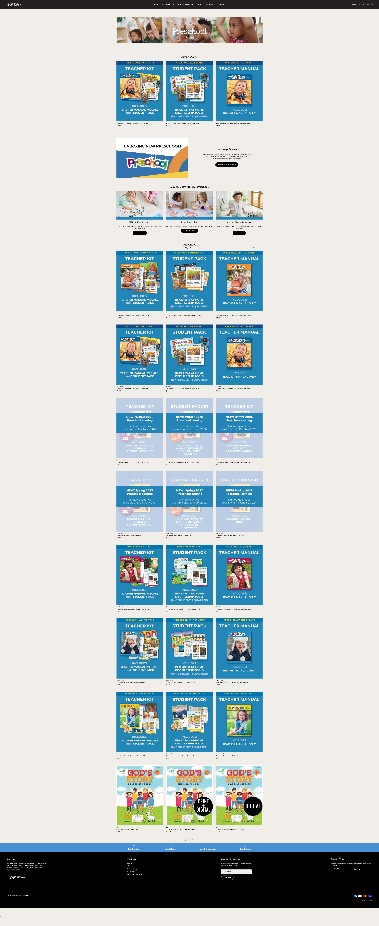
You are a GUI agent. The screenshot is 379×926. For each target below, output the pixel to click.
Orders (364, 900)
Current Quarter (189, 57)
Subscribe (227, 877)
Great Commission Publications (20, 895)
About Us (130, 866)
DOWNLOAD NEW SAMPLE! (227, 164)
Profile (370, 900)
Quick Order (210, 4)
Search (129, 863)
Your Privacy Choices (134, 875)
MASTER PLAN (139, 233)
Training (221, 4)
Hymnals (199, 4)
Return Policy (132, 869)
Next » (192, 840)
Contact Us (131, 872)
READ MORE (239, 233)
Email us (3, 917)
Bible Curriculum (168, 4)
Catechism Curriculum (185, 4)
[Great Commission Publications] (14, 4)
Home (156, 4)
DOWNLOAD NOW (189, 231)
